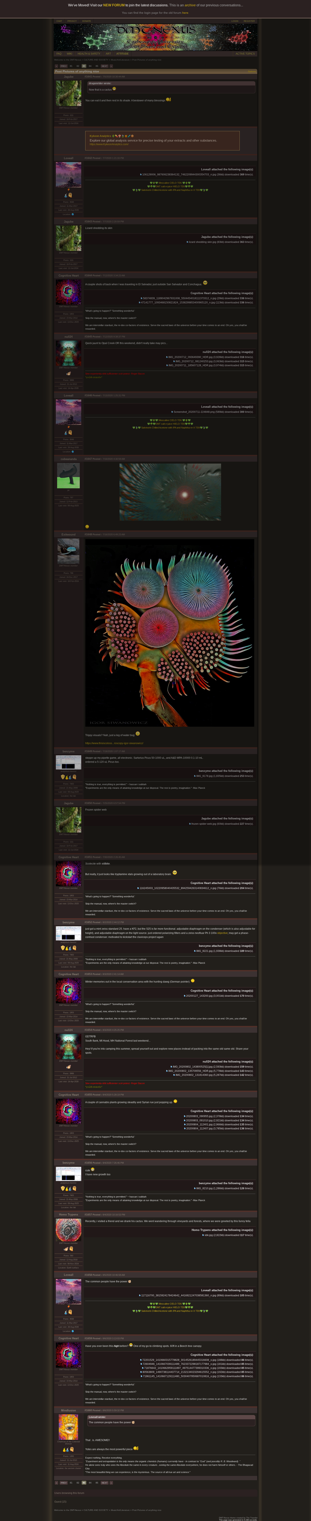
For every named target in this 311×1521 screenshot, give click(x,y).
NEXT (104, 66)
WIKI (69, 53)
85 (97, 66)
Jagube (68, 76)
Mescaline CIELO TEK (170, 183)
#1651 (88, 857)
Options (252, 71)
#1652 (88, 922)
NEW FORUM (114, 5)
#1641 (88, 76)
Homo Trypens (68, 1214)
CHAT (59, 21)
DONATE (86, 21)
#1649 (88, 751)
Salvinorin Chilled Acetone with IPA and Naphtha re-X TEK (170, 190)
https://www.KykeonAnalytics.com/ (109, 144)
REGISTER (249, 21)
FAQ (58, 53)
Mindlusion (68, 1410)
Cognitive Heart (69, 275)
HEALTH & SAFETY (89, 53)
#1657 (88, 1214)
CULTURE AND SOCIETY (96, 60)
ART (108, 53)
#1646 (88, 395)
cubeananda (69, 459)
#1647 (88, 458)
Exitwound (69, 534)
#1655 (88, 1094)
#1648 (88, 534)
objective (222, 933)
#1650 (88, 803)
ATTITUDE (122, 53)
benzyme (68, 751)
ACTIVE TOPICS (245, 53)
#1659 (88, 1338)
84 (90, 66)
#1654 (88, 1029)
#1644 (88, 275)
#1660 (88, 1410)
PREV (64, 66)
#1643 (88, 221)
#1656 (88, 1162)
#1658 (88, 1274)
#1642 (88, 158)
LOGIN (234, 21)
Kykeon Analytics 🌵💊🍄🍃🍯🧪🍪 (112, 136)
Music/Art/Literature (120, 60)
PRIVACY (72, 21)
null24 (69, 336)
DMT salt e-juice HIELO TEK (170, 186)
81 (71, 66)
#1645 (88, 336)
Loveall (68, 158)
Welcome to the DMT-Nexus (67, 60)
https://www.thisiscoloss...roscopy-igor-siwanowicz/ (114, 743)
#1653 (88, 974)
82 (78, 66)
